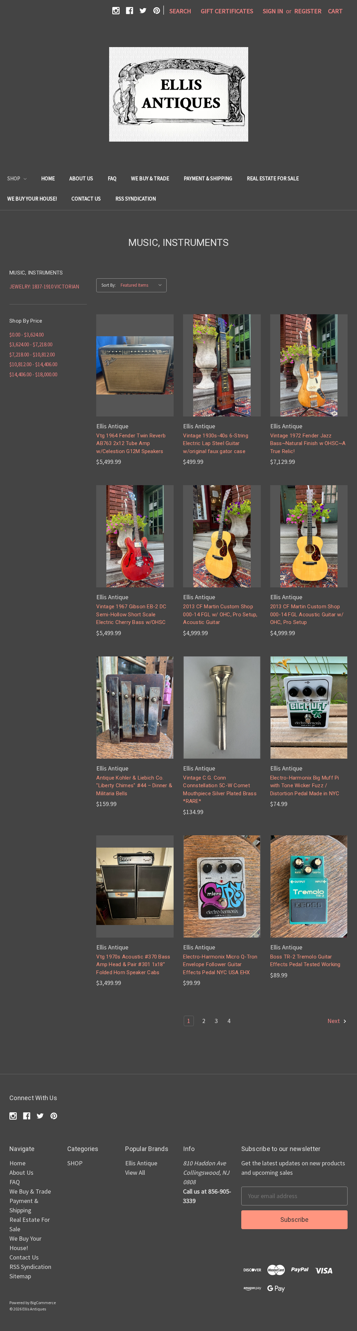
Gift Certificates (227, 11)
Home (48, 178)
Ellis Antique (141, 1163)
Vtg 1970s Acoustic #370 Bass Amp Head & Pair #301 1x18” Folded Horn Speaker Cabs (133, 965)
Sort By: (108, 285)
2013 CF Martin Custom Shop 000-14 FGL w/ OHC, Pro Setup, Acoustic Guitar (220, 614)
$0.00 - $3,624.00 (26, 334)
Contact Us (86, 198)
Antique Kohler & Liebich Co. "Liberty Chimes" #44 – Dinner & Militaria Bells (134, 786)
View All (135, 1172)
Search (180, 11)
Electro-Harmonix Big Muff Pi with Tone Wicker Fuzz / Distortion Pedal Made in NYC (305, 786)
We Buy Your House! (32, 198)
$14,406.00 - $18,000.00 (33, 374)
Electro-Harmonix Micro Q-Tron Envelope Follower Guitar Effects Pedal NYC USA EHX (220, 965)
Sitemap (20, 1276)
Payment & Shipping (208, 178)
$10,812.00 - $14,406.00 (33, 364)
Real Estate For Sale (273, 178)
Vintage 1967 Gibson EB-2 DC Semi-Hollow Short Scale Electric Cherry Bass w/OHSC (131, 614)
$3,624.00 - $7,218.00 (30, 344)
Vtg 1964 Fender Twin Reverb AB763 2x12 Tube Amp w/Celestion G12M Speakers (131, 443)
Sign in (273, 11)
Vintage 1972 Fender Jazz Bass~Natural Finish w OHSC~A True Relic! (308, 443)
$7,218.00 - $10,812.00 (32, 354)
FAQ (112, 178)
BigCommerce (43, 1302)
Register (307, 11)
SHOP (14, 178)
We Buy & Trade (150, 178)
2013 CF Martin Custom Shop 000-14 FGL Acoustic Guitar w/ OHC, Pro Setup (306, 614)
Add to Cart (134, 373)
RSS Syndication (135, 198)
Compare (133, 357)
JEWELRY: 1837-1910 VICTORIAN (44, 286)
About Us (81, 178)
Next (334, 1021)
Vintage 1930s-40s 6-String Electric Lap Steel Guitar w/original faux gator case (215, 443)
